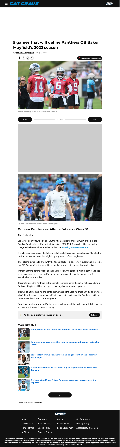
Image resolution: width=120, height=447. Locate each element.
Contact (61, 419)
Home (20, 403)
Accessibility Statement (87, 428)
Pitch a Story (63, 423)
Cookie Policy (44, 428)
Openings (42, 419)
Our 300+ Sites (83, 419)
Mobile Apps (27, 423)
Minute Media (15, 438)
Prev (25, 119)
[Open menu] (6, 3)
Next (95, 119)
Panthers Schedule (33, 403)
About (24, 419)
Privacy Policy (82, 423)
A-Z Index (26, 432)
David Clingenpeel (25, 53)
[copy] (32, 58)
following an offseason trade (75, 247)
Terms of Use (28, 428)
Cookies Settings (45, 432)
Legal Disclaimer (65, 428)
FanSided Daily (45, 423)
